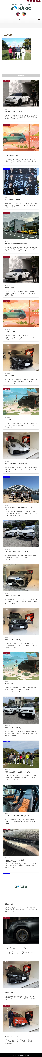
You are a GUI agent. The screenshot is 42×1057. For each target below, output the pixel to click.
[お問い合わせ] (37, 1)
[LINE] (28, 1)
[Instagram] (34, 1)
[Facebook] (31, 1)
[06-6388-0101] (39, 1)
